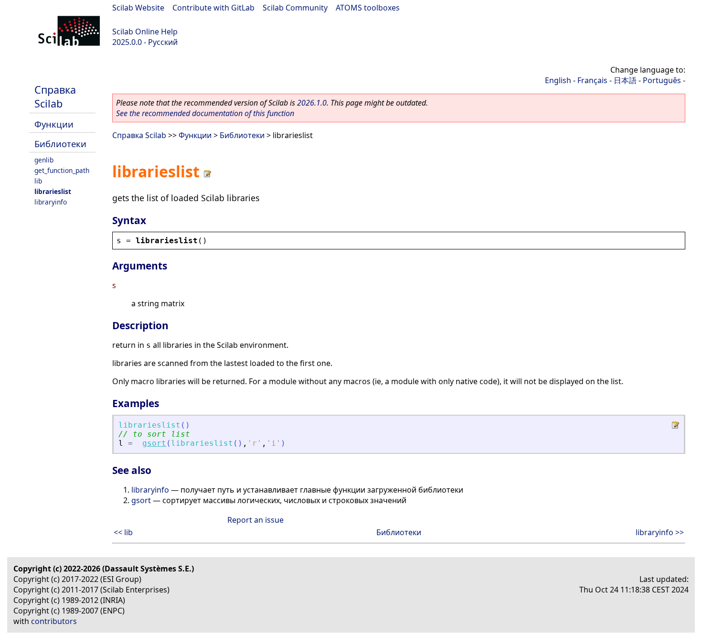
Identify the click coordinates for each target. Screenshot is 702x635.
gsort (154, 443)
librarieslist (52, 191)
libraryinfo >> (660, 532)
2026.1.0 (312, 102)
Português (662, 80)
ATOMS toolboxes (368, 7)
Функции (54, 124)
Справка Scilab (55, 96)
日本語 (625, 80)
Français (592, 80)
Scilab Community (295, 7)
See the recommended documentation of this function (205, 113)
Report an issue (255, 520)
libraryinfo (50, 201)
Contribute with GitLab (213, 7)
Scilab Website (138, 7)
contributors (54, 621)
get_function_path (61, 170)
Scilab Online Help (145, 31)
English (558, 80)
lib (38, 180)
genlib (43, 159)
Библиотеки (60, 144)
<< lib (123, 532)
